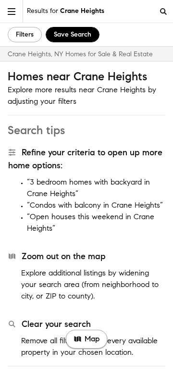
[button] (11, 11)
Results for (65, 11)
